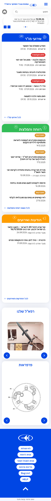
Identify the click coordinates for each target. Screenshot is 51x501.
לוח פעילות (26, 448)
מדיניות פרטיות (25, 467)
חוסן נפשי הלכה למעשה (34, 96)
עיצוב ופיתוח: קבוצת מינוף (25, 499)
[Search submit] (16, 11)
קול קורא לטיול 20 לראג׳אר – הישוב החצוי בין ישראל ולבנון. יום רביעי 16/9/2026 (26, 228)
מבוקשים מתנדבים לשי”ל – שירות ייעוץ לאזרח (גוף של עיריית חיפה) (28, 158)
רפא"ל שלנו (25, 311)
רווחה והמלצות (30, 129)
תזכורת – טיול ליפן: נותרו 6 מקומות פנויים (27, 240)
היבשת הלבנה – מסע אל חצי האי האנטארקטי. (30, 60)
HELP (25, 479)
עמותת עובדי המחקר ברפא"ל (16, 4)
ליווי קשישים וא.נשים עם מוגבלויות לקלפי (27, 197)
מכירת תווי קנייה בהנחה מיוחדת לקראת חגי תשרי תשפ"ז (26, 171)
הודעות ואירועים (29, 220)
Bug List (25, 473)
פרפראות (25, 365)
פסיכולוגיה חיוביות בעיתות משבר (30, 72)
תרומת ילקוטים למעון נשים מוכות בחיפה (27, 183)
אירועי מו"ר (33, 39)
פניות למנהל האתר (25, 460)
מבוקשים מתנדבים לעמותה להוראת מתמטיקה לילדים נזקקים (29, 141)
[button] (46, 4)
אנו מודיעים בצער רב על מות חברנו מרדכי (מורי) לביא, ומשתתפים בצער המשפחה (28, 21)
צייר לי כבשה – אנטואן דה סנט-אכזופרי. (27, 86)
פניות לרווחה (25, 454)
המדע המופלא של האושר (34, 45)
